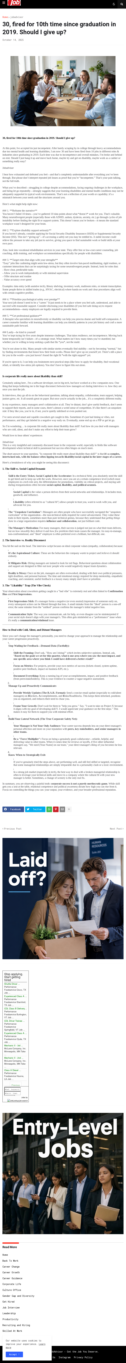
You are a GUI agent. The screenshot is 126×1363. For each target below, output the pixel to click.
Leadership (9, 1313)
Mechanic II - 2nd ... (13, 1057)
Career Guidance (12, 1278)
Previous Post (12, 828)
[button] (4, 3)
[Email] (62, 809)
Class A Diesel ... (12, 1070)
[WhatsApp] (49, 809)
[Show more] (69, 809)
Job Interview (11, 1307)
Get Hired (8, 1301)
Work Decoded (10, 1336)
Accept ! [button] (14, 1354)
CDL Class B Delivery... (15, 1008)
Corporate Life (11, 1284)
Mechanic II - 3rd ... (13, 1045)
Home (5, 17)
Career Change (11, 1266)
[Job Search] (17, 1100)
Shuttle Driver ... (12, 983)
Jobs (23, 1097)
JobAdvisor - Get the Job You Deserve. (74, 1351)
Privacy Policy (83, 1357)
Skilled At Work (12, 1330)
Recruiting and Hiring (16, 1325)
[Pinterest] (56, 809)
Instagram (65, 1357)
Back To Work (10, 1260)
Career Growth (11, 1272)
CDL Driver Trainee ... (14, 1020)
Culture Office (11, 1290)
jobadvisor (16, 17)
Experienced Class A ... (15, 996)
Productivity (10, 1319)
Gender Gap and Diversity (18, 1295)
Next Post (116, 828)
